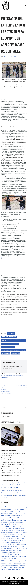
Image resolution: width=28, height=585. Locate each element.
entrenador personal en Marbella (13, 552)
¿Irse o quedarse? (13, 493)
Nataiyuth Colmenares (6, 495)
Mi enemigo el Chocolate (11, 487)
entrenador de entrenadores (11, 544)
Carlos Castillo (6, 56)
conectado (16, 366)
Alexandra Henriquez (6, 490)
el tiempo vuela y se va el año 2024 (10, 475)
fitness (17, 556)
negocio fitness (16, 563)
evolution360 (12, 556)
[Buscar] (25, 407)
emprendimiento (5, 542)
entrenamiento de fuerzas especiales (10, 343)
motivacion (9, 563)
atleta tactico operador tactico (9, 336)
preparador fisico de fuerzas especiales (10, 350)
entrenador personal (14, 546)
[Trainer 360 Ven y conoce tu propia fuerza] (5, 5)
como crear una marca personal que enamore (18, 538)
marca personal (22, 556)
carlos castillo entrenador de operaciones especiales (11, 340)
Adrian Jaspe (4, 493)
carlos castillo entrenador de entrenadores (13, 518)
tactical (23, 350)
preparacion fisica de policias (8, 347)
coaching (8, 536)
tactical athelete (6, 353)
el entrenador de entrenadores (18, 540)
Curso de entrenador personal (6, 540)
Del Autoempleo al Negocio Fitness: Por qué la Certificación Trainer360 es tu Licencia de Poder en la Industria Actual (14, 464)
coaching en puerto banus (16, 536)
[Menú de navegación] (25, 5)
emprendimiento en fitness (16, 542)
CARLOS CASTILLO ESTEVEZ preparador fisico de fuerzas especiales (12, 528)
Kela (2, 487)
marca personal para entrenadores (9, 559)
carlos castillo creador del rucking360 (18, 513)
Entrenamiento (14, 56)
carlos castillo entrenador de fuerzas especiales (12, 522)
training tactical (16, 353)
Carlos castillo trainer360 (17, 530)
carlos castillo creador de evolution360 (13, 510)
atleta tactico (11, 333)
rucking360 (17, 567)
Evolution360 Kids (18, 490)
